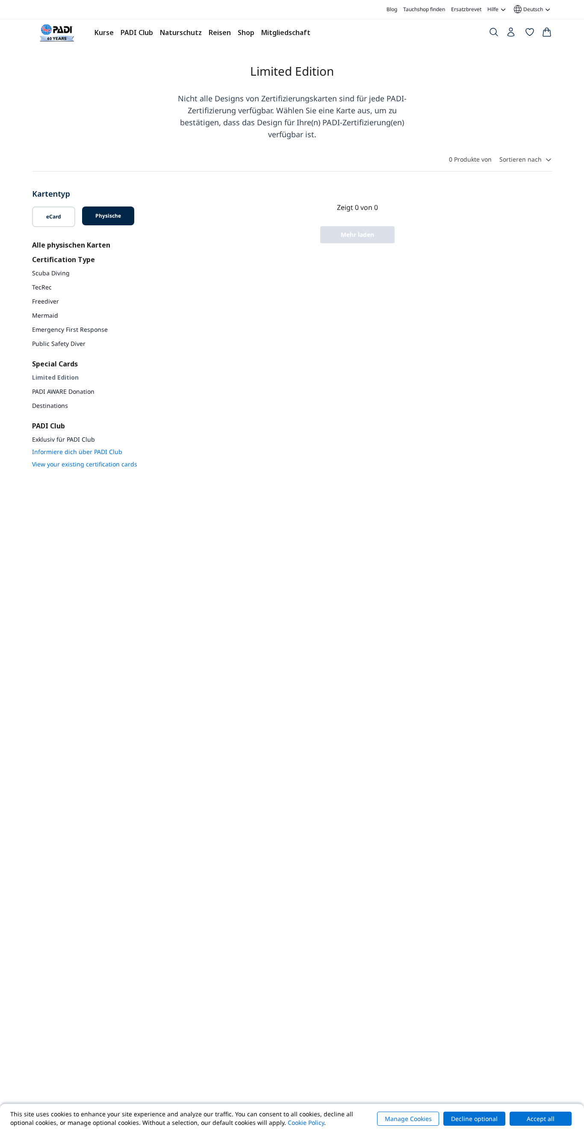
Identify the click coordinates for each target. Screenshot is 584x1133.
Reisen (220, 32)
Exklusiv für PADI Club (63, 439)
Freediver (45, 301)
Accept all (541, 1119)
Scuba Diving (51, 273)
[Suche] (494, 34)
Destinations (50, 405)
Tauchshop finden (424, 9)
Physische (108, 215)
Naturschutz (181, 32)
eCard (53, 216)
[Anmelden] (512, 34)
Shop (246, 32)
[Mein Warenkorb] (547, 34)
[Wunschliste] (530, 34)
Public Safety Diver (59, 343)
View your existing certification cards (84, 464)
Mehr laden (357, 234)
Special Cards (55, 364)
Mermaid (45, 315)
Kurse (104, 32)
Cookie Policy (306, 1122)
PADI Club (137, 32)
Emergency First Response (70, 329)
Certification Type (63, 259)
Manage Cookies (408, 1119)
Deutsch (528, 9)
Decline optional (474, 1119)
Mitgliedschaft (285, 32)
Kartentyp (51, 194)
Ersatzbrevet (466, 9)
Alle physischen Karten (71, 245)
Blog (391, 9)
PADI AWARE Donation (63, 391)
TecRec (42, 287)
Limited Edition (55, 377)
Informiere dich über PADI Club (77, 452)
